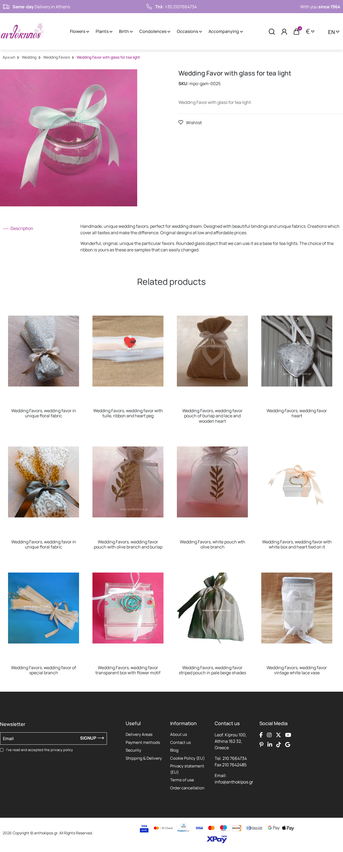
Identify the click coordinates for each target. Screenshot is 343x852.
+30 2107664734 (181, 7)
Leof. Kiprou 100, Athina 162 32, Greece (231, 741)
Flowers (78, 31)
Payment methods (143, 742)
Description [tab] (21, 228)
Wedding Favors (56, 57)
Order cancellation (187, 788)
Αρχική (9, 57)
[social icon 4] (288, 735)
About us (178, 734)
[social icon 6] (269, 744)
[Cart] (296, 31)
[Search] (272, 31)
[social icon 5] (261, 744)
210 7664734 (234, 758)
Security (133, 750)
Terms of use (182, 780)
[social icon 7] (278, 744)
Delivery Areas (139, 734)
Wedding (29, 57)
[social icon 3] (278, 735)
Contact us (180, 742)
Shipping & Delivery (144, 758)
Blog (174, 750)
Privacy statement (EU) (187, 769)
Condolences (153, 31)
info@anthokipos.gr (234, 782)
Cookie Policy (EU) (187, 758)
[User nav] (284, 31)
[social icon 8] (287, 744)
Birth (124, 31)
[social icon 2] (269, 735)
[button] (190, 122)
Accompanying (224, 31)
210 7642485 (234, 765)
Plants (102, 31)
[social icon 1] (261, 735)
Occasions (188, 31)
